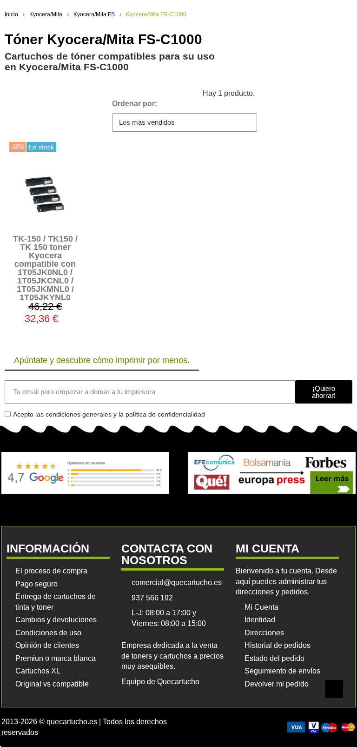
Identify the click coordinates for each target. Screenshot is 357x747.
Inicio (11, 14)
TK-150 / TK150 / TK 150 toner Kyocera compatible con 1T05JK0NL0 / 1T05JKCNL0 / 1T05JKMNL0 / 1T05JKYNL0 (45, 268)
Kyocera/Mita (45, 14)
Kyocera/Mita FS (94, 14)
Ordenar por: (134, 104)
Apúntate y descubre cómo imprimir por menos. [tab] (102, 360)
